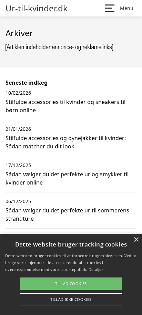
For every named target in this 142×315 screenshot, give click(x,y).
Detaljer (96, 269)
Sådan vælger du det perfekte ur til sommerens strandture (67, 214)
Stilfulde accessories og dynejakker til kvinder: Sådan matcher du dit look (66, 142)
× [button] (136, 239)
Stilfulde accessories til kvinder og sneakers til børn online (65, 106)
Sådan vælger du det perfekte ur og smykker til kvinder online (67, 178)
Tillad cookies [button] (71, 283)
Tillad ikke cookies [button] (71, 299)
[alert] (71, 274)
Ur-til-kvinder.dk (37, 8)
